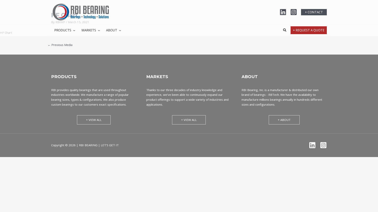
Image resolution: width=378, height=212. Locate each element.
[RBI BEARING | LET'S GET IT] (80, 12)
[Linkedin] (283, 12)
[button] (314, 12)
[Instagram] (293, 12)
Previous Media (60, 45)
